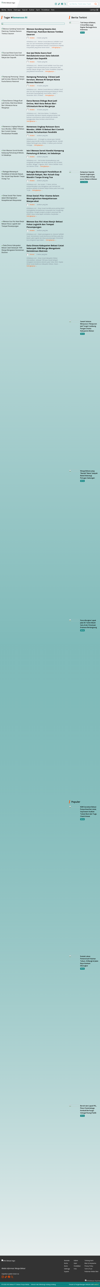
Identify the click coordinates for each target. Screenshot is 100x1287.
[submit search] (95, 4)
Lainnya (93, 10)
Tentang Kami (88, 1260)
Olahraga (17, 10)
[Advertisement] (33, 284)
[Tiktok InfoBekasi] (59, 4)
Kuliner (31, 10)
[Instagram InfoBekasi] (56, 4)
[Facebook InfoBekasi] (62, 4)
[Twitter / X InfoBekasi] (65, 4)
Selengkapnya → (57, 47)
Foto (52, 10)
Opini (38, 10)
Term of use (88, 1269)
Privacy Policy (88, 1266)
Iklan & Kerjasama (90, 1263)
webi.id (96, 1284)
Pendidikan (45, 10)
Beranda (66, 1260)
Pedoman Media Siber (91, 1271)
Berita (4, 10)
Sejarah (25, 10)
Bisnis (10, 10)
